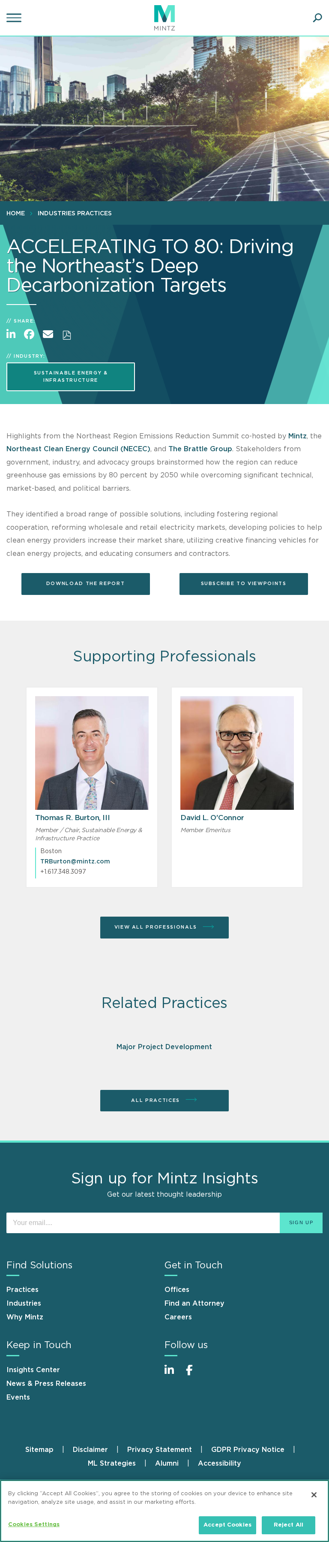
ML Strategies (112, 1463)
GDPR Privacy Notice (247, 1449)
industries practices (75, 214)
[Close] (314, 1494)
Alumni (167, 1463)
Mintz (297, 436)
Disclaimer (90, 1449)
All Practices (156, 1100)
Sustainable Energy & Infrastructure (71, 377)
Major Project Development (164, 1047)
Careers (178, 1317)
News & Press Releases (46, 1383)
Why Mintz (24, 1317)
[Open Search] (317, 18)
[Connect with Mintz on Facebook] (194, 1374)
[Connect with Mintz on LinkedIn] (173, 1374)
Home (15, 214)
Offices (176, 1289)
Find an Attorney (194, 1303)
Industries (23, 1303)
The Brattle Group (200, 449)
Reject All (288, 1525)
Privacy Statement (159, 1449)
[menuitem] (17, 213)
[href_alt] (92, 753)
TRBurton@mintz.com (75, 862)
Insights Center (33, 1370)
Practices (22, 1289)
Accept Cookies (227, 1525)
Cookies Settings (34, 1524)
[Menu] (15, 18)
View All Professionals (156, 927)
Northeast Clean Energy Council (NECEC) (78, 449)
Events (18, 1397)
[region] (164, 1511)
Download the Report (85, 583)
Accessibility (219, 1463)
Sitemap (39, 1449)
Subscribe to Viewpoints (244, 583)
